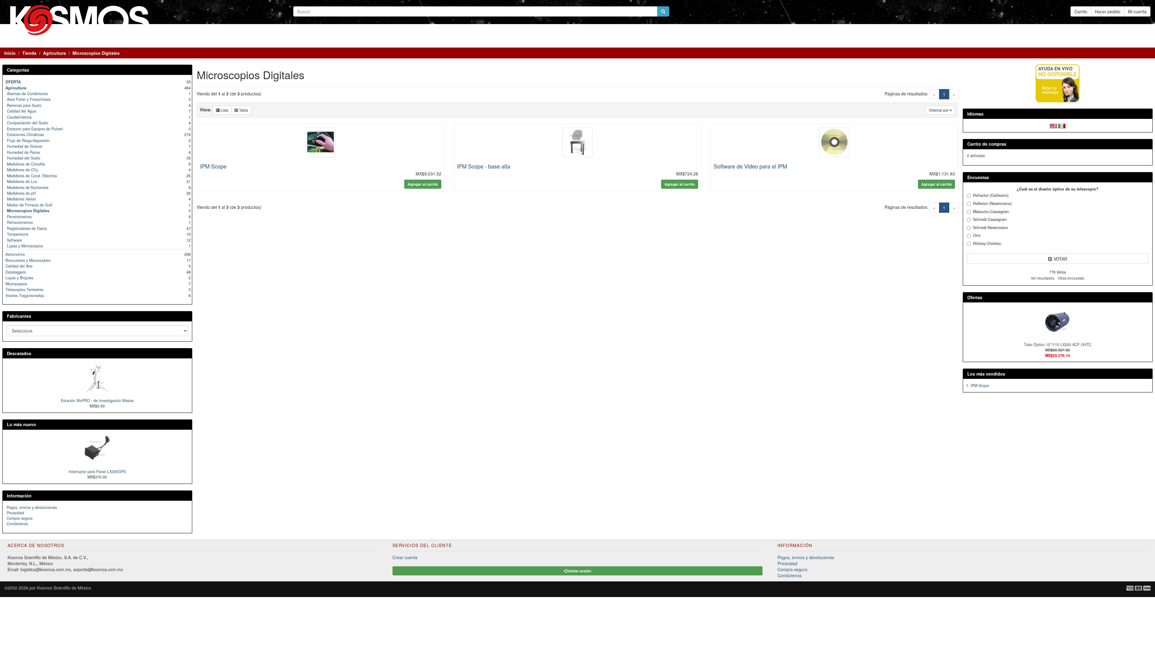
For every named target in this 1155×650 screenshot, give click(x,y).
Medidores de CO (22, 169)
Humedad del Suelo (23, 158)
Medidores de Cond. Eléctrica (32, 175)
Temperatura (17, 234)
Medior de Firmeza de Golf (29, 205)
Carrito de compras (986, 144)
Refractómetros (20, 222)
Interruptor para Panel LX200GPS (97, 471)
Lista (224, 110)
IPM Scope (213, 166)
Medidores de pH (21, 193)
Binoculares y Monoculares (28, 260)
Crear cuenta (405, 557)
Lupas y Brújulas (19, 277)
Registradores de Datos (27, 228)
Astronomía (15, 254)
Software (14, 240)
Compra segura (19, 518)
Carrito (1080, 11)
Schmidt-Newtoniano (990, 227)
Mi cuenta (1137, 11)
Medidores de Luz (22, 181)
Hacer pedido (1107, 11)
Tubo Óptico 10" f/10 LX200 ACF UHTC (1057, 344)
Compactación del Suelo (27, 122)
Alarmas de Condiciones (27, 93)
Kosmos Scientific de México (64, 588)
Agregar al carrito (423, 184)
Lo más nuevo (21, 424)
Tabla (243, 110)
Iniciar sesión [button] (579, 571)
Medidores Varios (21, 199)
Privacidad (15, 512)
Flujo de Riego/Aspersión (28, 140)
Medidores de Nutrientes (27, 187)
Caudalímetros (19, 117)
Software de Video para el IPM (750, 166)
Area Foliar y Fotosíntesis (29, 99)
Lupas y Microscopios (25, 246)
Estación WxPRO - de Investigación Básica (97, 400)
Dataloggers (15, 272)
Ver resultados (1042, 277)
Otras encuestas (1071, 277)
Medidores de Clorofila (26, 164)
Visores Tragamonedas (24, 295)
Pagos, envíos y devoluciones (32, 507)
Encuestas (978, 177)
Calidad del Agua (21, 111)
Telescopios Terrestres (24, 289)
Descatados (19, 353)
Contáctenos (17, 523)
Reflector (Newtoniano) (992, 203)
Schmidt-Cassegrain (990, 219)
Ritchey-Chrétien (987, 243)
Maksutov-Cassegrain (991, 211)
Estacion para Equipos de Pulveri (35, 129)
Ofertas (974, 297)
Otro (977, 235)
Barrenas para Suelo (24, 105)
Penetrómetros (19, 216)
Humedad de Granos (24, 146)
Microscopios (16, 283)
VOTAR (1059, 259)
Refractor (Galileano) (991, 195)
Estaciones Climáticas (25, 134)
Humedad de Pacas (23, 152)
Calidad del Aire (18, 266)
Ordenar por (939, 110)
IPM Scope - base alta (483, 166)
